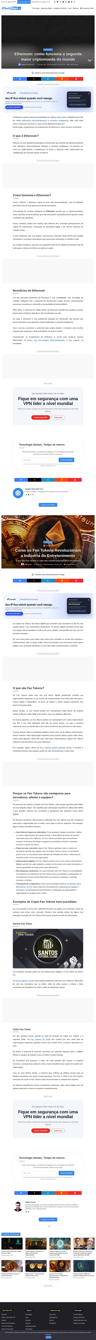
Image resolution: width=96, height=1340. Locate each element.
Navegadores (53, 1317)
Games (51, 1320)
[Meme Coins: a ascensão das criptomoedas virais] (36, 1266)
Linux (70, 8)
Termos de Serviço (6, 1326)
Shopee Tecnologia (79, 1323)
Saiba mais (58, 417)
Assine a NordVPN (40, 417)
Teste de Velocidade (7, 1329)
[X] (31, 495)
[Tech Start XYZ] (11, 8)
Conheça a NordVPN (48, 99)
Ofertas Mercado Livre (80, 1320)
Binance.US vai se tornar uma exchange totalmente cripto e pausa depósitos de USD (82, 1253)
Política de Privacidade (8, 1323)
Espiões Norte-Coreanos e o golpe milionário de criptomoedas (34, 1253)
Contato (3, 1320)
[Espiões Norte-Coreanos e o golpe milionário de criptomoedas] (36, 1244)
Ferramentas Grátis (87, 8)
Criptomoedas (48, 49)
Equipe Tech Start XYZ (27, 64)
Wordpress (52, 1323)
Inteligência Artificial (60, 8)
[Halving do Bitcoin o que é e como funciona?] (12, 1266)
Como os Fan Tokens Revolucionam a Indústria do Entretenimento (58, 1275)
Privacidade (28, 1329)
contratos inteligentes (59, 120)
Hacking (27, 1323)
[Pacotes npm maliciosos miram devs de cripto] (12, 1244)
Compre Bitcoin (77, 1314)
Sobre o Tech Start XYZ (8, 1317)
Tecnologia (35, 8)
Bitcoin (61, 124)
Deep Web (52, 1314)
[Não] (94, 1335)
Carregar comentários (48, 505)
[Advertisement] (48, 175)
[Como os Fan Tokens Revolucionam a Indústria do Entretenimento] (60, 1266)
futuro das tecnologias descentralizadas (46, 340)
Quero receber (66, 460)
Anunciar (4, 1314)
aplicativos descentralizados (34, 120)
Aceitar (48, 1337)
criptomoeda (47, 236)
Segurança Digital (46, 8)
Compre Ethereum (78, 1317)
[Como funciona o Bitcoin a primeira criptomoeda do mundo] (84, 1266)
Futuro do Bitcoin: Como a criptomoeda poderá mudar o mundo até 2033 (58, 1253)
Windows (76, 8)
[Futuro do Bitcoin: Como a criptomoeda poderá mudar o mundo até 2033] (60, 1244)
